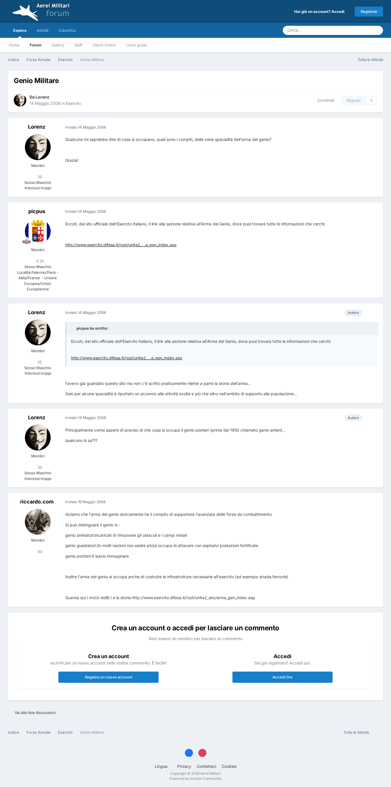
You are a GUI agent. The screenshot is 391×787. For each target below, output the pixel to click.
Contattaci (206, 766)
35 (39, 176)
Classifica (67, 30)
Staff (78, 45)
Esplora (19, 30)
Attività (42, 30)
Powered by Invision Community (195, 778)
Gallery (58, 45)
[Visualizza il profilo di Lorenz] (20, 100)
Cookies (229, 766)
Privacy (184, 766)
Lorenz (42, 97)
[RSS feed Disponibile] (377, 733)
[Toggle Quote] (73, 328)
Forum (36, 45)
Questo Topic (352, 30)
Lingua (162, 766)
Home (14, 45)
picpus (36, 211)
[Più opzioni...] (372, 127)
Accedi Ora (282, 677)
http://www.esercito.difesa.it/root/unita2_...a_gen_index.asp (121, 244)
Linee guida (136, 45)
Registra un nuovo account (108, 677)
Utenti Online (104, 45)
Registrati (369, 11)
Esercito (73, 103)
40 (39, 551)
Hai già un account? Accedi (320, 11)
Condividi (324, 100)
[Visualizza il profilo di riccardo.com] (38, 522)
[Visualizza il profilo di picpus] (38, 231)
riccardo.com (37, 502)
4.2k (39, 261)
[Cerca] (377, 30)
